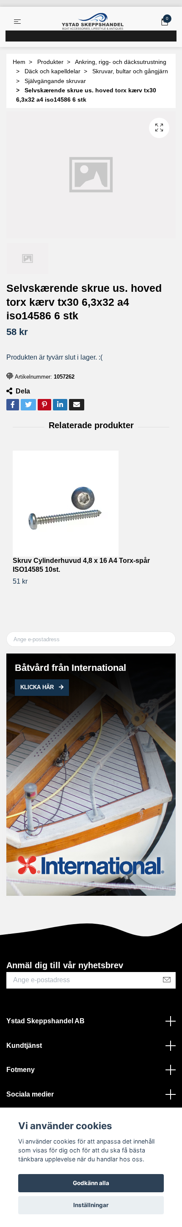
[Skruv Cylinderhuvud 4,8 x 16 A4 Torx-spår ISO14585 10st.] (91, 504)
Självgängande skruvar (55, 81)
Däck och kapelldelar (52, 71)
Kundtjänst (24, 1045)
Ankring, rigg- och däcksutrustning (120, 61)
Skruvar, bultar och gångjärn (130, 71)
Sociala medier (30, 1094)
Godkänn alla (91, 1183)
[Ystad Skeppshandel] (92, 21)
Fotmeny (20, 1069)
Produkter (50, 61)
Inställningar (91, 1205)
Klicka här (37, 687)
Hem (19, 61)
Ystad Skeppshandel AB (45, 1021)
